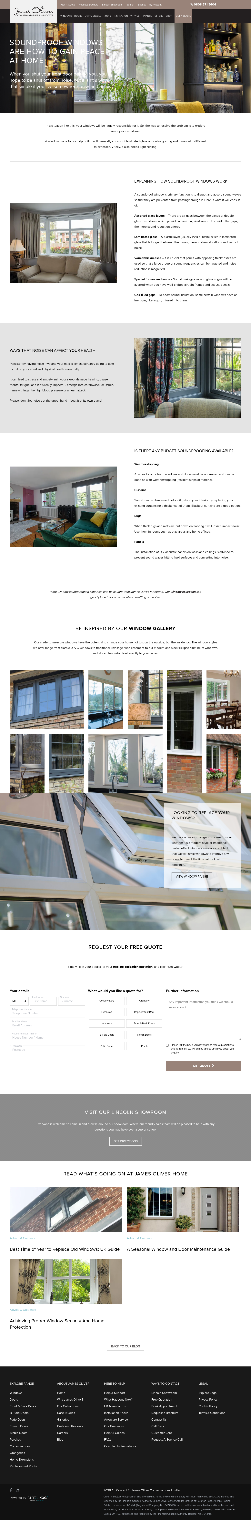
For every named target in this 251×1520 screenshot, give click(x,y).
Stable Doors (18, 1433)
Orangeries (17, 1453)
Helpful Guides (114, 1433)
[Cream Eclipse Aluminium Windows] (125, 763)
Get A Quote (68, 4)
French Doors (144, 1034)
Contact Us (158, 1420)
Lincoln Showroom (112, 4)
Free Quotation (161, 1400)
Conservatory (106, 1000)
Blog (60, 1440)
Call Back (157, 1426)
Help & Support (114, 1393)
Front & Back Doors (144, 1023)
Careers (62, 1433)
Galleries (63, 1420)
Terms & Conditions (212, 1413)
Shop (169, 16)
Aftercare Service (116, 1420)
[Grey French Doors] (27, 763)
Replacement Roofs (23, 1466)
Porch (144, 1046)
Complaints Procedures (120, 1446)
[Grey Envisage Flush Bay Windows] (66, 763)
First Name (38, 997)
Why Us (134, 16)
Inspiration (121, 16)
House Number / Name (24, 1033)
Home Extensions (22, 1460)
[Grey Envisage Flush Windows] (47, 699)
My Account (155, 4)
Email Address (19, 1021)
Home (61, 1393)
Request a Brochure (164, 1413)
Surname (65, 997)
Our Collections (67, 1406)
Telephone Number (22, 1009)
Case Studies (66, 1413)
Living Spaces (93, 16)
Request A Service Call (167, 1440)
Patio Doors (106, 1046)
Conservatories (20, 1446)
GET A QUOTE (183, 16)
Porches (15, 1440)
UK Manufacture (115, 1406)
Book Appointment (164, 1406)
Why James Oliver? (70, 1400)
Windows (66, 16)
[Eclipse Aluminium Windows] (184, 731)
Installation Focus (116, 1413)
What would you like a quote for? (115, 991)
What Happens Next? (118, 1400)
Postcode (17, 1045)
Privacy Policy (208, 1400)
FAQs (107, 1440)
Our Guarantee (114, 1426)
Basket (142, 4)
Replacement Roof (144, 1012)
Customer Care (161, 1433)
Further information (182, 991)
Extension (106, 1012)
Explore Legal (208, 1393)
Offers (159, 16)
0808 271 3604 (205, 4)
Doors (78, 16)
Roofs (107, 16)
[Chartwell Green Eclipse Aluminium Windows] (105, 699)
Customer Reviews (70, 1426)
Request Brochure (88, 4)
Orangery (144, 1000)
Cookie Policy (208, 1406)
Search (130, 4)
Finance (147, 16)
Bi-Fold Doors (106, 1034)
